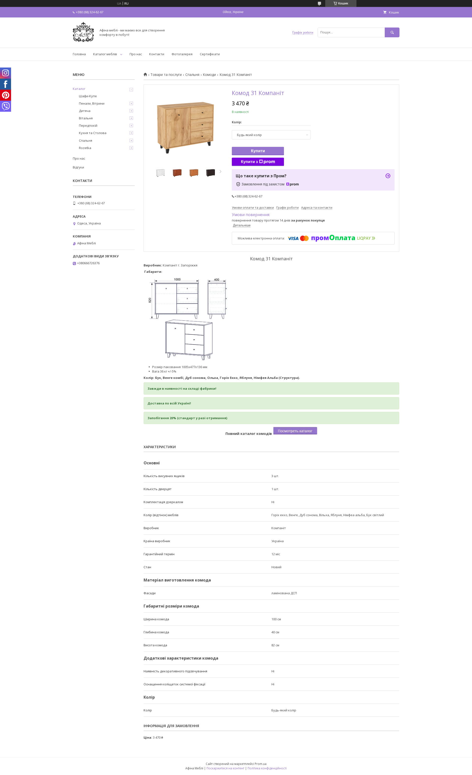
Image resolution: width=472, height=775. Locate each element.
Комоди (209, 75)
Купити (258, 151)
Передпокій (88, 125)
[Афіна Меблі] (83, 41)
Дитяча (84, 111)
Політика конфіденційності (267, 768)
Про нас (136, 54)
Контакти (156, 54)
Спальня (192, 75)
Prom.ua (260, 764)
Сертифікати (210, 54)
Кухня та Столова (92, 133)
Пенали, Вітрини (91, 103)
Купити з (249, 162)
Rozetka (85, 148)
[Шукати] (392, 32)
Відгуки (78, 167)
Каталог (79, 88)
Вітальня (86, 118)
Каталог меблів (105, 54)
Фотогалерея (182, 54)
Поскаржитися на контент (225, 768)
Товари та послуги (166, 75)
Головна (79, 54)
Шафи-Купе (88, 96)
